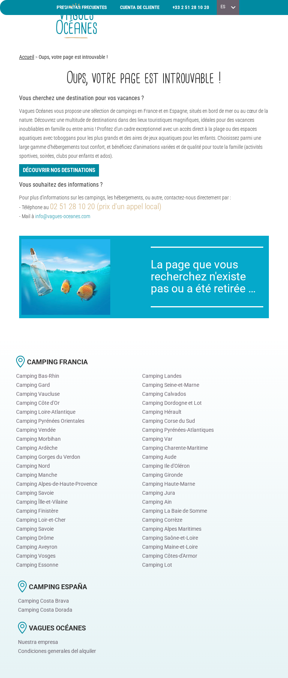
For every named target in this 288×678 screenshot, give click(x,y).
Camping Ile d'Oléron (166, 466)
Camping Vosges (36, 556)
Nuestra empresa (38, 642)
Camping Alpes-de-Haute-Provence (56, 484)
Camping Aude (159, 457)
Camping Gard (33, 385)
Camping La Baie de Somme (174, 511)
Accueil (26, 57)
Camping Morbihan (38, 439)
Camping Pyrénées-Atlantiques (178, 430)
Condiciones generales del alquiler (57, 651)
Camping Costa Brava (43, 601)
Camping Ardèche (36, 448)
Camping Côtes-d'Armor (169, 556)
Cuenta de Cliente (139, 7)
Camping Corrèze (162, 520)
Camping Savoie (35, 493)
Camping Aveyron (36, 547)
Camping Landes (162, 376)
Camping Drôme (35, 538)
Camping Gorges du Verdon (48, 457)
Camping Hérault (162, 412)
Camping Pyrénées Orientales (50, 421)
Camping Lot (157, 565)
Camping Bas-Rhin (37, 376)
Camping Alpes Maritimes (171, 529)
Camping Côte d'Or (38, 403)
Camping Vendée (36, 430)
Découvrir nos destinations (59, 170)
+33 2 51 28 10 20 (190, 7)
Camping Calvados (164, 394)
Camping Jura (158, 493)
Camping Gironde (162, 475)
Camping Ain (157, 502)
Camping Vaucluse (38, 394)
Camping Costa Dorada (45, 610)
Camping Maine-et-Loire (170, 547)
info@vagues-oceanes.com (62, 216)
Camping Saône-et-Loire (170, 538)
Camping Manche (36, 475)
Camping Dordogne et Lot (172, 403)
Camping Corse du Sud (168, 421)
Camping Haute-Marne (168, 484)
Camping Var (157, 439)
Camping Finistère (37, 511)
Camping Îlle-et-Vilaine (42, 502)
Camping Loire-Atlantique (45, 412)
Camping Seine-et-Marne (170, 385)
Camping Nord (33, 466)
